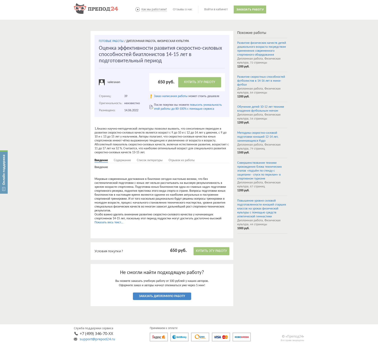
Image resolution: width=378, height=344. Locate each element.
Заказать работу (250, 9)
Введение (101, 160)
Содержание (122, 160)
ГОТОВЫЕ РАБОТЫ (111, 41)
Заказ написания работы (171, 96)
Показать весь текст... (108, 222)
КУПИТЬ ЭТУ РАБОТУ (199, 82)
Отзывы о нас (182, 9)
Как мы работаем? (154, 9)
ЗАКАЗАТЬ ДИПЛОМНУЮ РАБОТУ (162, 296)
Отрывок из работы (182, 160)
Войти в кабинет (216, 9)
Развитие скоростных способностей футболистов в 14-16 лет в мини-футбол (261, 80)
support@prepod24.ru (97, 339)
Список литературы (150, 160)
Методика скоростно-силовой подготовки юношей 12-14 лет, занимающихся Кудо (257, 136)
